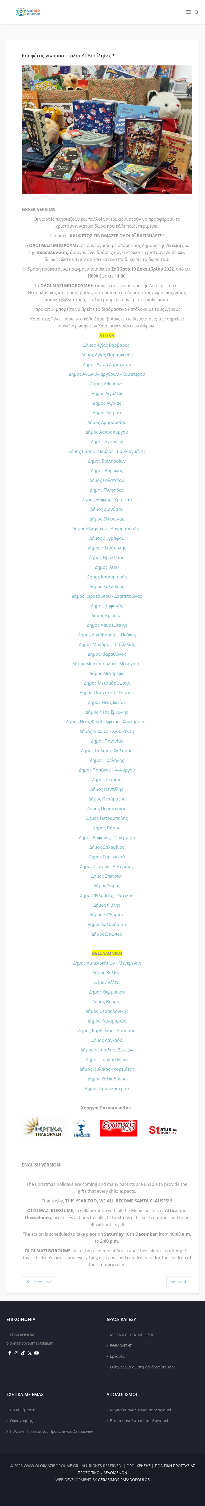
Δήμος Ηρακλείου (107, 557)
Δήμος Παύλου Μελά (107, 1059)
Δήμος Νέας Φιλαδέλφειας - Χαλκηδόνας (107, 722)
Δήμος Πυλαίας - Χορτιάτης (107, 1069)
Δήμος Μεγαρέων (107, 673)
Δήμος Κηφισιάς (107, 606)
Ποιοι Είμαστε (22, 1409)
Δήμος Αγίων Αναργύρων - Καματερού (107, 374)
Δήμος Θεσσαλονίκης (107, 1011)
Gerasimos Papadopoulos (124, 1479)
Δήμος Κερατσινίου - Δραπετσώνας (107, 596)
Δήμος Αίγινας (107, 403)
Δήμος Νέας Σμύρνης (107, 712)
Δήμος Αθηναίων (107, 384)
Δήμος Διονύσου (107, 509)
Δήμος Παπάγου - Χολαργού (107, 770)
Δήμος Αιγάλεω (107, 393)
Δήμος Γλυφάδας (107, 490)
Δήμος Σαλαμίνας (106, 847)
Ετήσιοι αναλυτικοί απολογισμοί (139, 1420)
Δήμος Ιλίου (107, 567)
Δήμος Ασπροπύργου (107, 432)
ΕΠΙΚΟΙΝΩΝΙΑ (22, 1334)
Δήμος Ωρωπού (107, 934)
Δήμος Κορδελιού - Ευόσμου (107, 1030)
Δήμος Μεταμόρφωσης (107, 683)
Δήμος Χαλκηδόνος (107, 1079)
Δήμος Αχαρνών (107, 442)
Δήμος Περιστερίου (107, 808)
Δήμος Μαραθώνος (107, 654)
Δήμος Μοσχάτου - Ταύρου (107, 693)
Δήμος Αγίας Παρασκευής (107, 355)
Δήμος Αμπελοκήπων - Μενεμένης (107, 963)
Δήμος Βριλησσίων (107, 461)
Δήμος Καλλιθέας (107, 586)
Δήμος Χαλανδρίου (107, 924)
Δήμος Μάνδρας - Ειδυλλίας (107, 644)
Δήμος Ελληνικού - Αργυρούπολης (107, 528)
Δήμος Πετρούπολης (107, 818)
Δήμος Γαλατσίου (106, 480)
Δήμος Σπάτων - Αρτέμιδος (107, 866)
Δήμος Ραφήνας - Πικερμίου (107, 837)
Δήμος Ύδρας (107, 886)
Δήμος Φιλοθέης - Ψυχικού (107, 895)
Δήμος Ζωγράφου (106, 538)
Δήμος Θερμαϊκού (107, 992)
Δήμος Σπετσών (107, 876)
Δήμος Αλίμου (107, 413)
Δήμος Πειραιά (107, 779)
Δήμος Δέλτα (107, 982)
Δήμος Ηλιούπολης (107, 548)
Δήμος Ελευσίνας (107, 519)
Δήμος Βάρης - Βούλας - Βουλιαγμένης (106, 451)
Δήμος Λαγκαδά (107, 1040)
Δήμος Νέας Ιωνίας (107, 702)
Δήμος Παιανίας (107, 741)
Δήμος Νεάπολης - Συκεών (107, 1050)
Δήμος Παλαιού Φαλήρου (107, 751)
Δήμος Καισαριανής (107, 577)
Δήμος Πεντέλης (106, 789)
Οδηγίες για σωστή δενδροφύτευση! (142, 1367)
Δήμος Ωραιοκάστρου (107, 1088)
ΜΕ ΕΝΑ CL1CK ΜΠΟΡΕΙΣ (132, 1334)
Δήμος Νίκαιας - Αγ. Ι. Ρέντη (107, 731)
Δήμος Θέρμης (106, 1002)
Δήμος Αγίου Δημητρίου (107, 364)
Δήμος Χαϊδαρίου (107, 915)
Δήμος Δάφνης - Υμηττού (107, 500)
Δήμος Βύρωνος (107, 471)
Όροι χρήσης (21, 1420)
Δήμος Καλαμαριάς (107, 1021)
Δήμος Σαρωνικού (107, 857)
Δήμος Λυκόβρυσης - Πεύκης (107, 635)
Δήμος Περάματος (107, 799)
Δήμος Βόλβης (107, 973)
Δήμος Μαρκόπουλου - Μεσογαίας (107, 664)
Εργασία (117, 1356)
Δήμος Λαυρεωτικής (107, 625)
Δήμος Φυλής (106, 905)
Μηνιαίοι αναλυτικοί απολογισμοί (140, 1409)
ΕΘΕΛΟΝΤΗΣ (121, 1345)
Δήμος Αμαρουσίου (107, 422)
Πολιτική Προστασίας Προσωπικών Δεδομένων (51, 1431)
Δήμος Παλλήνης (107, 760)
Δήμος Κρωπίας (107, 615)
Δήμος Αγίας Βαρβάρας (106, 345)
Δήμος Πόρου (107, 828)
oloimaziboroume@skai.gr (29, 1343)
